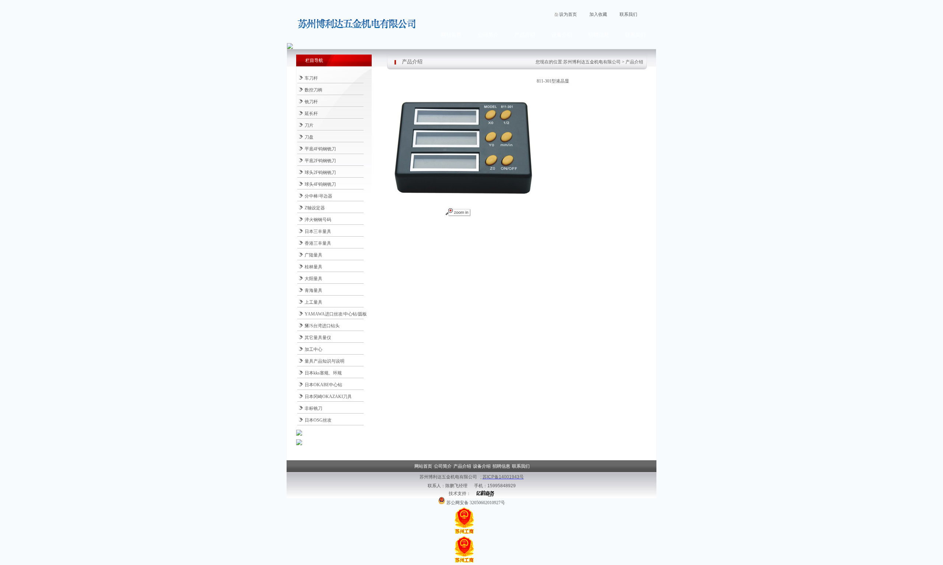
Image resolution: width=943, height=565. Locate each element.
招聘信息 (598, 35)
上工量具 (313, 302)
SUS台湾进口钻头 (322, 325)
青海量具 (313, 290)
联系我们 (628, 14)
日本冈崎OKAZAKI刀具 (328, 396)
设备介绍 (561, 35)
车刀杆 (311, 78)
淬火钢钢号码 (318, 219)
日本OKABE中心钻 (323, 384)
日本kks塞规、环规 (323, 373)
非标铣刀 (313, 408)
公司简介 (488, 35)
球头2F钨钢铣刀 (320, 172)
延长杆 (311, 113)
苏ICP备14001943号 (503, 476)
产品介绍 (525, 35)
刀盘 (309, 137)
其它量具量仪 (318, 337)
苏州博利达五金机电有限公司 (592, 61)
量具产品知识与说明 (324, 361)
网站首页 (451, 35)
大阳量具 (313, 278)
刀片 (309, 125)
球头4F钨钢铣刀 (320, 184)
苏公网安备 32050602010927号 (475, 502)
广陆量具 (313, 255)
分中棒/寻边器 (318, 196)
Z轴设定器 (315, 207)
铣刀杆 (311, 101)
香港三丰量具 (318, 243)
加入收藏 (598, 14)
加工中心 (313, 349)
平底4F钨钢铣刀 (320, 148)
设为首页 (568, 14)
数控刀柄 (313, 90)
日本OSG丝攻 (318, 420)
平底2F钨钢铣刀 (320, 160)
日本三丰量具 (318, 231)
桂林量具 (313, 266)
